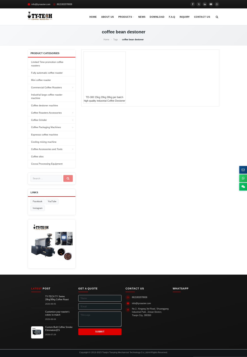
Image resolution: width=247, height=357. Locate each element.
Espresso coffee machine (44, 134)
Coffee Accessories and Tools (46, 149)
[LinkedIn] (204, 4)
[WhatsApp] (217, 4)
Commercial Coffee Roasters (46, 87)
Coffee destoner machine (44, 105)
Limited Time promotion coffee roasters (47, 64)
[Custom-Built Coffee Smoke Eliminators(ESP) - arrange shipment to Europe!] (37, 332)
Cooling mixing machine (43, 142)
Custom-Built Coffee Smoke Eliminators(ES (58, 329)
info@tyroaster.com (141, 303)
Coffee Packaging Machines (46, 127)
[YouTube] (211, 4)
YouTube (52, 201)
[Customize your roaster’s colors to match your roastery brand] (37, 317)
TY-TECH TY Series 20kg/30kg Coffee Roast (57, 298)
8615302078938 (139, 297)
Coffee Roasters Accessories (46, 112)
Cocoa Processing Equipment (47, 163)
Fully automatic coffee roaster (47, 72)
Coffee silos (37, 156)
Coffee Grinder (39, 120)
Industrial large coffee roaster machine (46, 96)
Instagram (38, 208)
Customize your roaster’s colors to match (57, 313)
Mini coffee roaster (41, 80)
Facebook (37, 201)
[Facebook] (192, 4)
